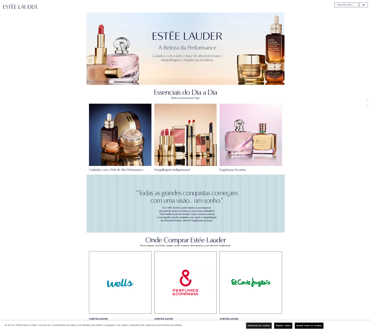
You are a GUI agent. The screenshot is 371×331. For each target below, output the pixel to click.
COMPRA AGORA (98, 319)
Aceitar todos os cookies (309, 325)
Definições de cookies (259, 325)
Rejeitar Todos (283, 325)
